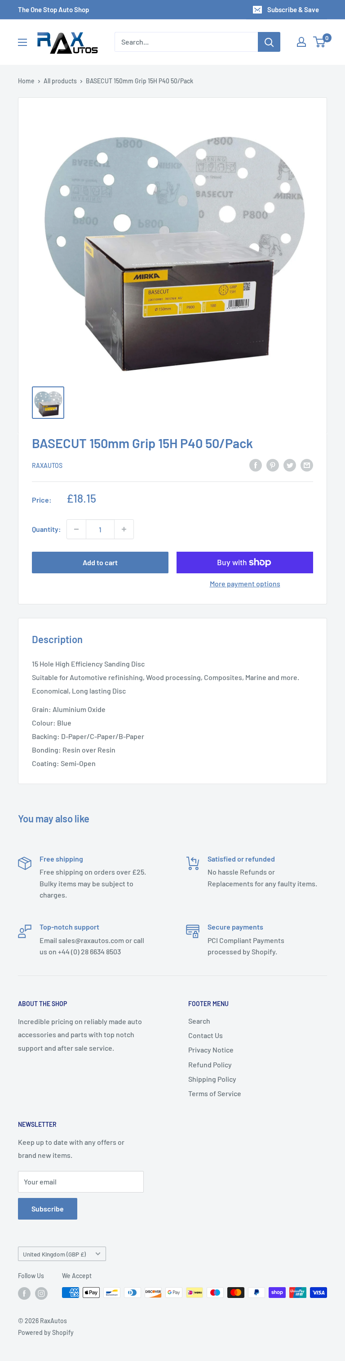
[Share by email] (307, 465)
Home (26, 81)
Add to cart (100, 562)
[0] (319, 41)
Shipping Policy (212, 1079)
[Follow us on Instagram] (41, 1293)
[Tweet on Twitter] (289, 465)
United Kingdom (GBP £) (54, 1254)
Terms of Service (214, 1093)
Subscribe (47, 1208)
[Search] (269, 42)
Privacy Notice (211, 1049)
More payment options (245, 583)
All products (60, 81)
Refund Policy (210, 1064)
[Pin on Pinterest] (272, 465)
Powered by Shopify (46, 1332)
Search (199, 1020)
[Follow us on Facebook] (24, 1293)
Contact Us (205, 1035)
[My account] (301, 42)
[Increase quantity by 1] (124, 529)
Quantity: (46, 529)
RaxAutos (47, 465)
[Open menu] (22, 42)
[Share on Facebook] (255, 465)
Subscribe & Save (293, 9)
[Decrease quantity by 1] (76, 529)
